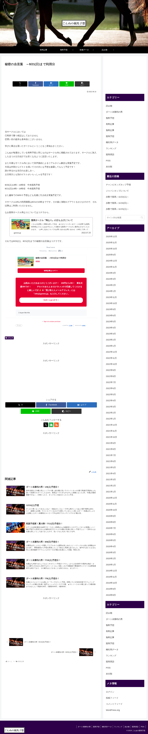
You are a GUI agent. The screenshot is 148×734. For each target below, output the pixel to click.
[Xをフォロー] (45, 424)
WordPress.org (113, 710)
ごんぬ (70, 325)
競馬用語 (135, 727)
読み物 (127, 727)
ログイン (110, 692)
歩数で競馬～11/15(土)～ (117, 209)
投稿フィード (112, 698)
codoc (83, 325)
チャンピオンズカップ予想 (118, 185)
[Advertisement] (51, 73)
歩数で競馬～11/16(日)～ (117, 203)
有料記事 (10, 338)
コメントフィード (114, 704)
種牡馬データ (107, 727)
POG (142, 727)
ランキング (118, 727)
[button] (82, 84)
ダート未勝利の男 (84, 727)
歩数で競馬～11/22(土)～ (117, 197)
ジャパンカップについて (117, 191)
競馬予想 (96, 727)
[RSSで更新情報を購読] (56, 424)
